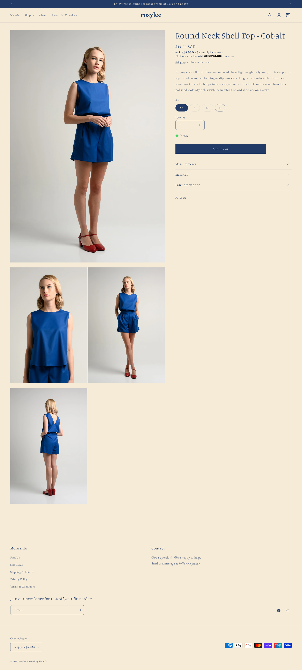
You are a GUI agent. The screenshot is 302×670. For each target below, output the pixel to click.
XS (182, 107)
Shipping (180, 62)
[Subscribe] (79, 610)
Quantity (180, 116)
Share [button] (183, 197)
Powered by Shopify (37, 661)
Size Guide (16, 565)
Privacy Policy (18, 579)
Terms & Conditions (22, 586)
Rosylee (22, 661)
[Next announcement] (290, 4)
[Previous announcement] (11, 4)
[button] (29, 15)
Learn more (229, 56)
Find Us (15, 557)
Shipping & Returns (22, 572)
